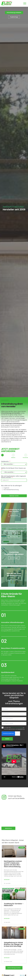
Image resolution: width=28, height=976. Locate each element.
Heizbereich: (5, 461)
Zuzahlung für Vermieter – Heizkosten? (13, 905)
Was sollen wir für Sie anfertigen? (11, 485)
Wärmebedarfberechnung (11, 489)
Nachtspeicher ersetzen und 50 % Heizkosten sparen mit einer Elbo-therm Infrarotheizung (13, 864)
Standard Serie (14, 515)
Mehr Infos (22, 975)
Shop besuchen (14, 536)
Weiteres (13, 457)
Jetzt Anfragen (14, 558)
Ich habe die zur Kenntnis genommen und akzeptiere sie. (14, 728)
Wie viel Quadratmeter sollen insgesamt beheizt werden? (13, 476)
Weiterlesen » (7, 879)
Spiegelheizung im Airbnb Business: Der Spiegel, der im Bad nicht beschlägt (13, 944)
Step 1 (2, 458)
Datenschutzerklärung (17, 727)
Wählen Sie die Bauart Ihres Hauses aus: (13, 468)
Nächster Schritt (14, 496)
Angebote (6, 488)
